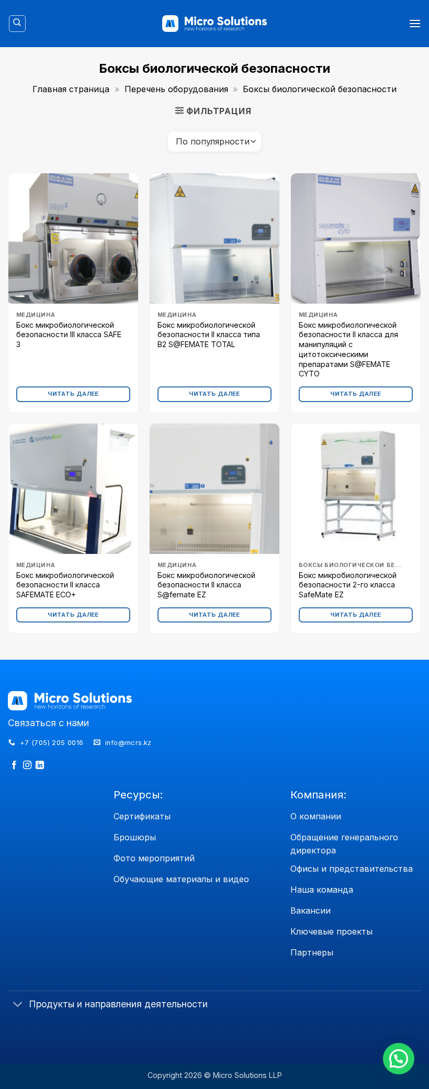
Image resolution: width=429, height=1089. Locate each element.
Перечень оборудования (176, 89)
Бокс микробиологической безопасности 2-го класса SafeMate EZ (348, 585)
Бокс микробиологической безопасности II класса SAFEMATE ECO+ (65, 585)
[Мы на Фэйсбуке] (14, 765)
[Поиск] (17, 23)
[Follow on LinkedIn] (40, 765)
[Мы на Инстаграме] (27, 765)
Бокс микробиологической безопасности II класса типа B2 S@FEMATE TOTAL (208, 334)
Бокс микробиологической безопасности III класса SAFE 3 (68, 334)
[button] (415, 23)
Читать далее (73, 393)
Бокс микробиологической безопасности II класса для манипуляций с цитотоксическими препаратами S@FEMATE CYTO (348, 349)
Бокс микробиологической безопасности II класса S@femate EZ (206, 585)
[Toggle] (18, 1005)
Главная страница (70, 89)
